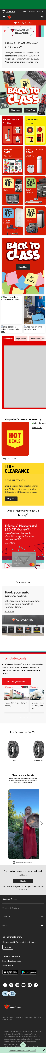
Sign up (8, 947)
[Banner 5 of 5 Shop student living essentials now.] (34, 329)
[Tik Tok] (36, 985)
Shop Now (11, 499)
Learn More (7, 965)
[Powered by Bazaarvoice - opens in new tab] (22, 862)
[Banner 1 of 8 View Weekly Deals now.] (12, 144)
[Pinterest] (30, 985)
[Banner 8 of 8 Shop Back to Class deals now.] (35, 174)
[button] (21, 646)
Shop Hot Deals (9, 458)
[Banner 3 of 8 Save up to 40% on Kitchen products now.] (12, 204)
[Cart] (42, 17)
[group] (23, 548)
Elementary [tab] (8, 338)
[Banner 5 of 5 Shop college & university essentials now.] (11, 331)
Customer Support (9, 899)
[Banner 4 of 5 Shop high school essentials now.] (34, 323)
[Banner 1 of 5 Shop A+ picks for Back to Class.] (23, 293)
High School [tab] (21, 338)
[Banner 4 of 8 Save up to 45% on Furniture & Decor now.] (12, 234)
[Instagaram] (17, 985)
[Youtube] (23, 985)
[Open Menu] (4, 17)
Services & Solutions (10, 908)
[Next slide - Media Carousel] (41, 823)
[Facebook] (5, 985)
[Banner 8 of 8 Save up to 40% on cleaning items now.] (35, 234)
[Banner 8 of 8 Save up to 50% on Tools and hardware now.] (35, 204)
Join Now (23, 889)
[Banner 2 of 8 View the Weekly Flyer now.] (12, 174)
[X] (11, 985)
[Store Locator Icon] (3, 11)
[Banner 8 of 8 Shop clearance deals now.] (35, 144)
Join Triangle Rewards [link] (16, 681)
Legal (4, 925)
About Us (6, 917)
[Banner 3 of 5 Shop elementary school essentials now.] (11, 299)
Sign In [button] (23, 881)
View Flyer (37, 427)
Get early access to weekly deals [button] (22, 1050)
